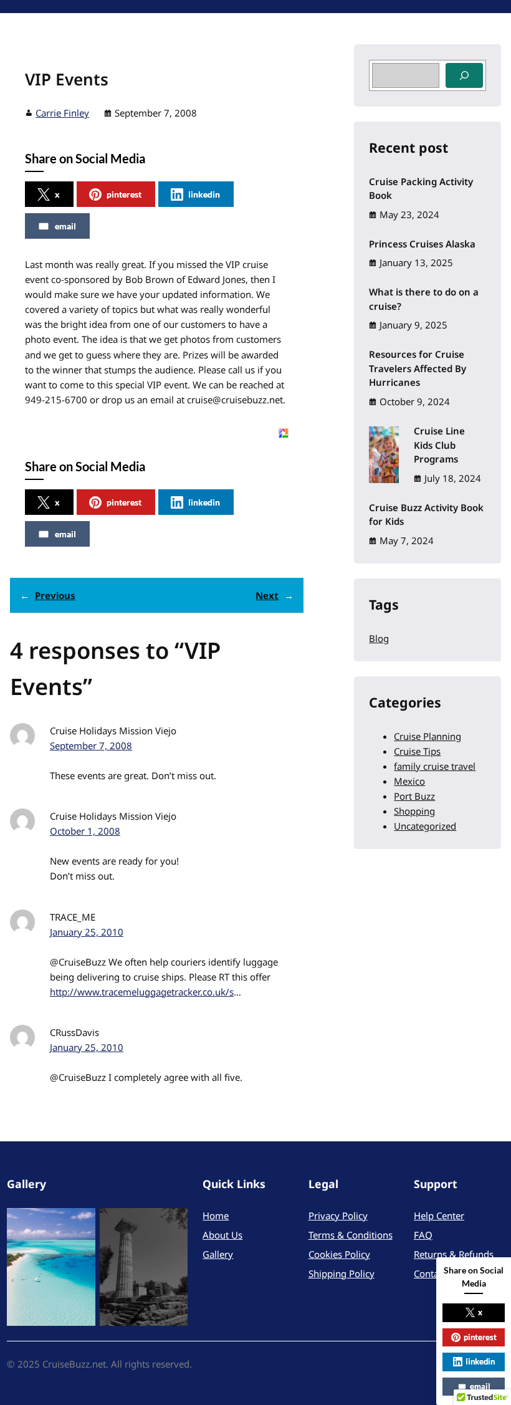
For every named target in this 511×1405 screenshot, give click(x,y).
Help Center (439, 1215)
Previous (55, 595)
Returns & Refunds (454, 1254)
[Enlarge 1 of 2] (79, 1224)
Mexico (409, 781)
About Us (222, 1235)
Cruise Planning (427, 736)
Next (267, 595)
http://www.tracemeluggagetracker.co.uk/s (142, 991)
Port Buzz (414, 796)
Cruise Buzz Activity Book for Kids (426, 514)
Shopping (414, 811)
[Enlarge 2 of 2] (171, 1224)
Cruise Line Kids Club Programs (439, 444)
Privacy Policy (338, 1215)
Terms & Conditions (350, 1235)
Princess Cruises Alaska (422, 243)
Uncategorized (425, 826)
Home (216, 1215)
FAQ (423, 1235)
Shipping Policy (341, 1273)
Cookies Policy (339, 1254)
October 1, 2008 (85, 831)
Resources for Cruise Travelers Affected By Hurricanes (417, 368)
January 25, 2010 (86, 932)
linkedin (204, 194)
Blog (379, 638)
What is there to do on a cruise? (424, 298)
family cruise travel (434, 766)
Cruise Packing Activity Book (421, 188)
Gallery (218, 1254)
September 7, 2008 (91, 745)
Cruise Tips (417, 751)
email (65, 226)
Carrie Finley (62, 113)
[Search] (464, 75)
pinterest (124, 194)
